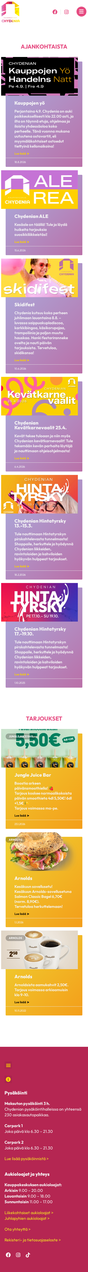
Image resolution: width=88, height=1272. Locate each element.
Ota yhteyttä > (18, 1229)
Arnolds (23, 878)
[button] (8, 1065)
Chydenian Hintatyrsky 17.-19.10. (40, 631)
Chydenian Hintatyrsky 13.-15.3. (40, 523)
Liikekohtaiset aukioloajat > (29, 1212)
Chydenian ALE (31, 216)
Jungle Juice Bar (32, 775)
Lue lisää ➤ (21, 153)
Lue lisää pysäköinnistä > (27, 1158)
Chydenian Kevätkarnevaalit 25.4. (40, 425)
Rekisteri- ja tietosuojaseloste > (33, 1239)
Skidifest (24, 304)
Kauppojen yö (29, 103)
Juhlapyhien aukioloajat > (27, 1218)
